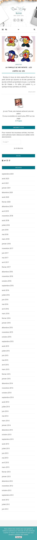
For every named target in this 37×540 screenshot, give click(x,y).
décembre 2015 (7, 327)
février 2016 (6, 318)
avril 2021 (5, 183)
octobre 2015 (6, 337)
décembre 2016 (7, 272)
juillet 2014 (6, 407)
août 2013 (5, 444)
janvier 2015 (6, 379)
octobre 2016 (6, 281)
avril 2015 (5, 365)
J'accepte (18, 537)
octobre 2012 (6, 490)
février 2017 (6, 267)
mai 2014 (5, 416)
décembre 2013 (7, 430)
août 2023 (5, 179)
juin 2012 (5, 509)
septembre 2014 (7, 397)
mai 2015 (5, 360)
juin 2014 (5, 411)
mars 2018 (5, 239)
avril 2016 (5, 309)
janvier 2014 (6, 425)
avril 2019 (5, 211)
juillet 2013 (6, 448)
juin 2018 (5, 230)
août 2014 (5, 402)
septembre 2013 (7, 439)
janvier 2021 (6, 188)
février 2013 (6, 472)
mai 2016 (5, 304)
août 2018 (5, 220)
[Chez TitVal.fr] (18, 11)
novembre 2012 (7, 486)
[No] (35, 533)
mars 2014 (5, 421)
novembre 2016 (7, 276)
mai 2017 (5, 258)
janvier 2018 (6, 244)
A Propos (18, 121)
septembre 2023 (7, 174)
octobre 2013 (6, 434)
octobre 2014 (6, 393)
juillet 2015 (6, 351)
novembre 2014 (7, 388)
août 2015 (5, 346)
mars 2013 (5, 467)
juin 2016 (5, 299)
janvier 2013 (6, 476)
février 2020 (6, 202)
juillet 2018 (6, 225)
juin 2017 (5, 253)
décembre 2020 (7, 192)
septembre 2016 (7, 286)
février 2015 (6, 374)
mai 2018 (5, 234)
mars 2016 (5, 313)
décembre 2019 (7, 206)
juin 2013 (5, 453)
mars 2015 (5, 369)
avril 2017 (5, 262)
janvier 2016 (6, 323)
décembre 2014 (7, 383)
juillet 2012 (6, 504)
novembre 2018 (7, 216)
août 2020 (5, 197)
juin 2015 (5, 355)
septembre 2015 (7, 341)
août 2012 (5, 500)
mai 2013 (5, 458)
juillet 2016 (6, 295)
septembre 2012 (7, 495)
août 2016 (5, 290)
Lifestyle (18, 64)
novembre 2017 (7, 248)
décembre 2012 (7, 481)
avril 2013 (5, 462)
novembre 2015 (7, 332)
